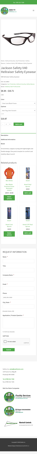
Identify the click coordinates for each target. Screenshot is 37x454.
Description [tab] (4, 135)
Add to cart (18, 124)
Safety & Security (10, 61)
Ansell (28, 180)
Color (2, 99)
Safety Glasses (30, 84)
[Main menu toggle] (34, 10)
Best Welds (9, 180)
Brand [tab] (3, 144)
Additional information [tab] (8, 139)
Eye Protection (20, 61)
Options (3, 106)
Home (2, 61)
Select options (9, 197)
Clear (2, 113)
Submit (8, 350)
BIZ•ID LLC (26, 445)
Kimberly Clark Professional (12, 86)
